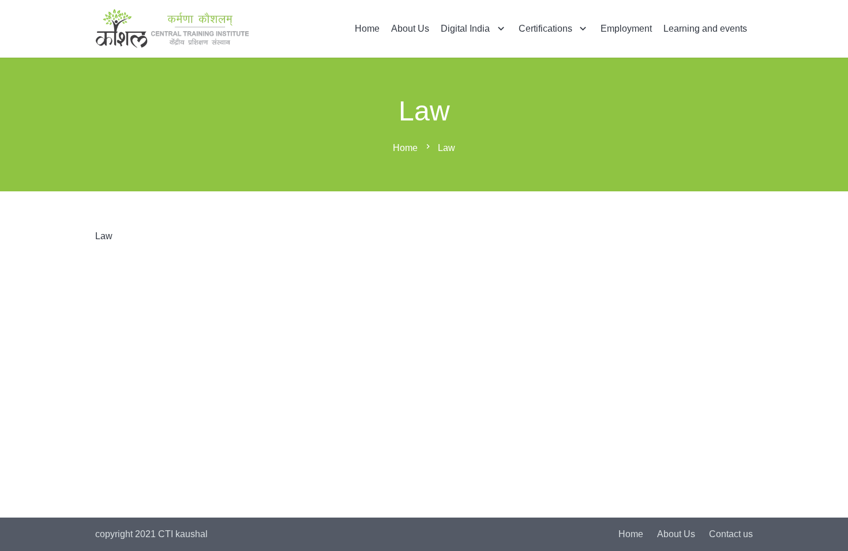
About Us (676, 534)
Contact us (731, 534)
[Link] (172, 29)
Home (630, 534)
